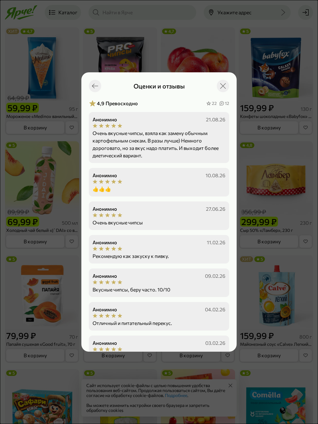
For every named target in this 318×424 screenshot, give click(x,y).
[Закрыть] (223, 86)
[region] (159, 226)
